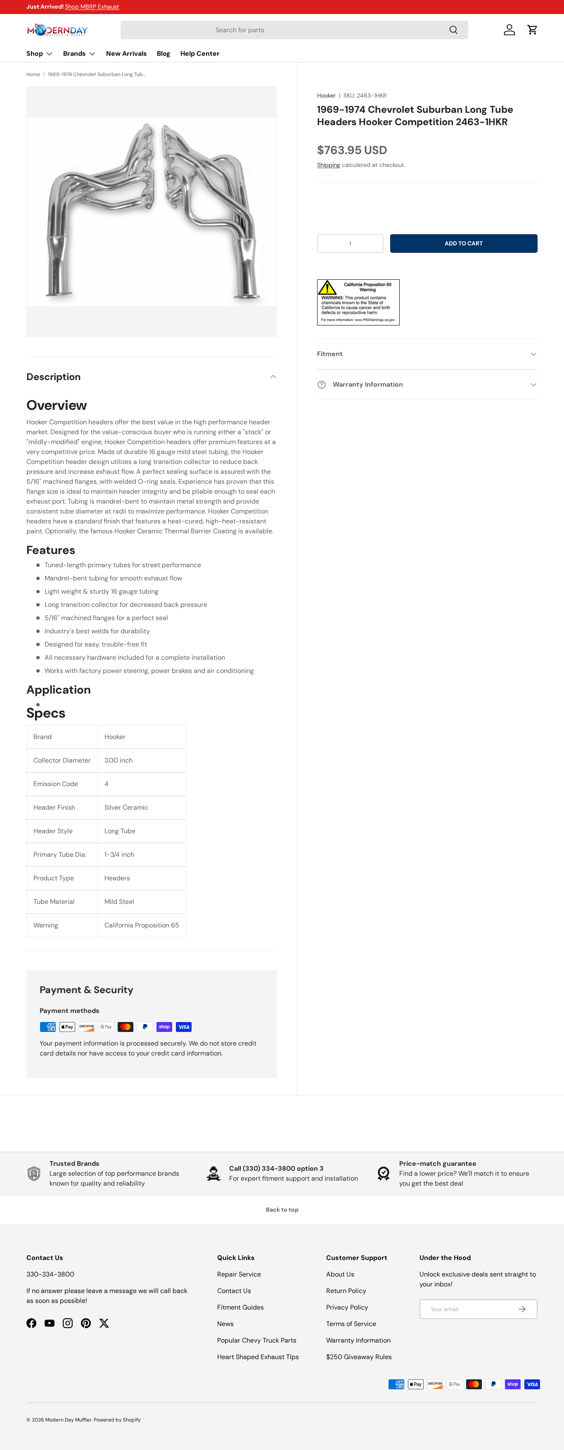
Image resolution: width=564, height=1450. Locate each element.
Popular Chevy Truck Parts (256, 1340)
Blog (164, 53)
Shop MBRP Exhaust (92, 6)
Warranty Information (358, 1340)
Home (33, 74)
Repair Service (239, 1274)
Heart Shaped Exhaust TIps (258, 1357)
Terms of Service (351, 1323)
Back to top (282, 1209)
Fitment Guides (240, 1307)
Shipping (328, 165)
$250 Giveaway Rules (359, 1357)
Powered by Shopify (117, 1420)
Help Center (200, 53)
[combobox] (294, 30)
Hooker (326, 95)
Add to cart (464, 243)
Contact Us (234, 1290)
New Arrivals (126, 53)
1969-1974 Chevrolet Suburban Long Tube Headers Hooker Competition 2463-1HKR (97, 74)
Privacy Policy (347, 1307)
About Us (340, 1274)
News (225, 1323)
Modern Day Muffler (68, 1420)
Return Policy (346, 1290)
